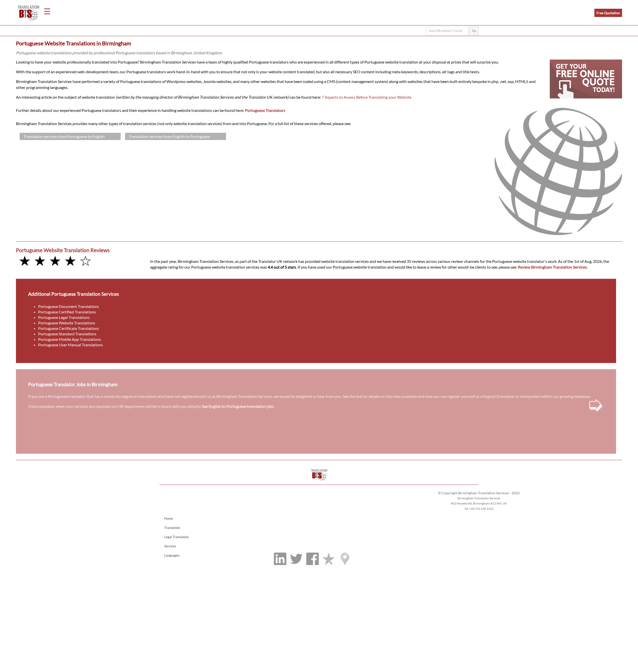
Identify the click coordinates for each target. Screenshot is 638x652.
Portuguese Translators (265, 110)
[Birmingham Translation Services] (319, 482)
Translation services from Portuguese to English (64, 136)
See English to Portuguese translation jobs (238, 406)
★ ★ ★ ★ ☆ (55, 260)
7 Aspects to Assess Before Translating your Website (366, 97)
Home (168, 518)
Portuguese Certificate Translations (68, 328)
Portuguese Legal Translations (64, 317)
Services (170, 546)
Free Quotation (608, 13)
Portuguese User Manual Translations (70, 344)
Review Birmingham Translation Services (552, 267)
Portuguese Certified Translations (67, 311)
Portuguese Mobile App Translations (69, 339)
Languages (172, 555)
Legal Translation (176, 537)
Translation (172, 528)
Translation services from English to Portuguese (169, 136)
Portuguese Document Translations (68, 306)
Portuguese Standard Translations (67, 333)
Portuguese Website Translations (66, 322)
